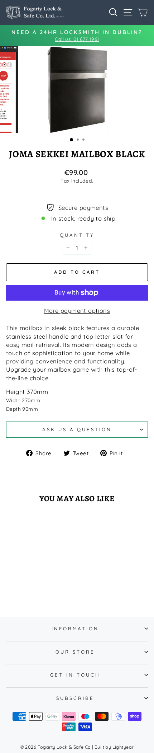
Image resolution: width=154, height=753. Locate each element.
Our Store (75, 652)
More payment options (77, 310)
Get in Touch (75, 675)
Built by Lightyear (114, 747)
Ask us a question (77, 429)
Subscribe (75, 698)
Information (75, 628)
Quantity (77, 235)
